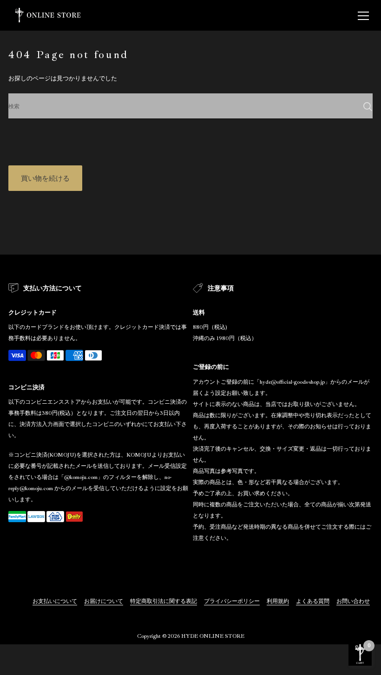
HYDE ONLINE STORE (212, 636)
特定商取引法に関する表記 (163, 601)
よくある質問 (312, 601)
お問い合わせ (353, 601)
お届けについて (103, 601)
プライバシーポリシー (232, 601)
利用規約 (278, 601)
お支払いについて (55, 601)
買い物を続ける (45, 178)
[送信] (368, 106)
